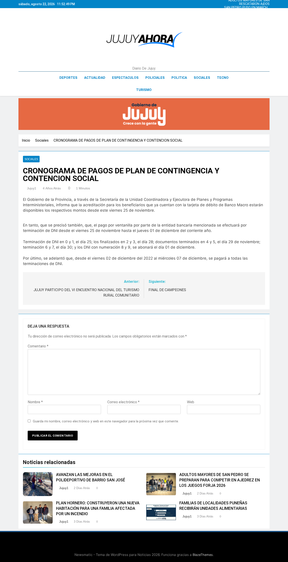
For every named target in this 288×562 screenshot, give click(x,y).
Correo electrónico (123, 402)
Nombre (35, 402)
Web (190, 402)
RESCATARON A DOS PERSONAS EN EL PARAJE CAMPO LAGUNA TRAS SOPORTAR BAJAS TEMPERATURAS (251, 4)
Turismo (144, 90)
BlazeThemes (203, 555)
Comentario (38, 346)
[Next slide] (267, 3)
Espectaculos (125, 78)
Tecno (223, 78)
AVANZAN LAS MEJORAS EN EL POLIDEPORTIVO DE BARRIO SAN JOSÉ (247, 11)
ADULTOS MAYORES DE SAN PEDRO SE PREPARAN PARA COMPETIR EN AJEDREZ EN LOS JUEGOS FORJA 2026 (246, 15)
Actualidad (94, 78)
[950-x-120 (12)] (144, 114)
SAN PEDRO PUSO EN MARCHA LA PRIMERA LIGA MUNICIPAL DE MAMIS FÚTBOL (247, 7)
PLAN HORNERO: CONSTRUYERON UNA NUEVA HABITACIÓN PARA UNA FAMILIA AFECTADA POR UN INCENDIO (98, 508)
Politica (179, 78)
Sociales (202, 78)
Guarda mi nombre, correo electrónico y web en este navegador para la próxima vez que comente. (106, 421)
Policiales (155, 78)
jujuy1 (31, 188)
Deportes (68, 78)
